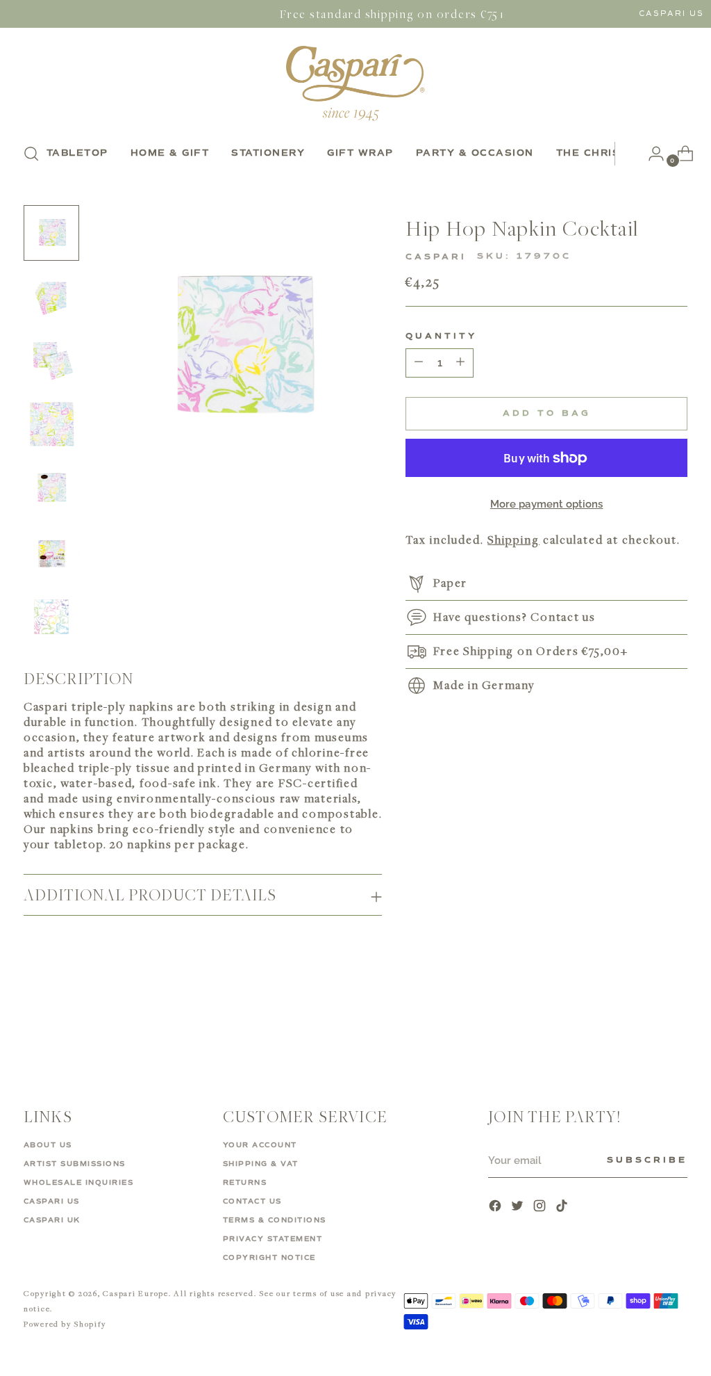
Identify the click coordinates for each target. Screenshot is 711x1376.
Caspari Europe (136, 1293)
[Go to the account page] (650, 154)
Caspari (436, 257)
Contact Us (252, 1201)
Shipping (513, 539)
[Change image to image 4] (51, 425)
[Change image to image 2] (51, 297)
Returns (245, 1182)
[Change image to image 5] (51, 489)
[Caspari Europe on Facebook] (496, 1207)
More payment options (546, 504)
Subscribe (647, 1160)
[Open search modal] (31, 154)
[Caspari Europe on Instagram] (541, 1207)
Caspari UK (52, 1220)
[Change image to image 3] (51, 361)
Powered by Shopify (65, 1323)
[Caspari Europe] (355, 83)
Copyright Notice (269, 1257)
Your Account (260, 1145)
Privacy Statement (273, 1239)
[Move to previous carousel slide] (643, 1023)
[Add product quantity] (418, 363)
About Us (48, 1145)
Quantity (441, 336)
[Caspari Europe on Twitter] (518, 1207)
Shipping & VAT (261, 1163)
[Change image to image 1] (51, 233)
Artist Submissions (75, 1163)
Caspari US (671, 13)
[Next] (625, 153)
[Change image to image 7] (51, 617)
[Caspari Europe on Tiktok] (563, 1207)
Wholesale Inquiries (79, 1182)
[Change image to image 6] (51, 553)
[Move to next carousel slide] (675, 1023)
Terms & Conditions (274, 1220)
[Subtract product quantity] (460, 363)
